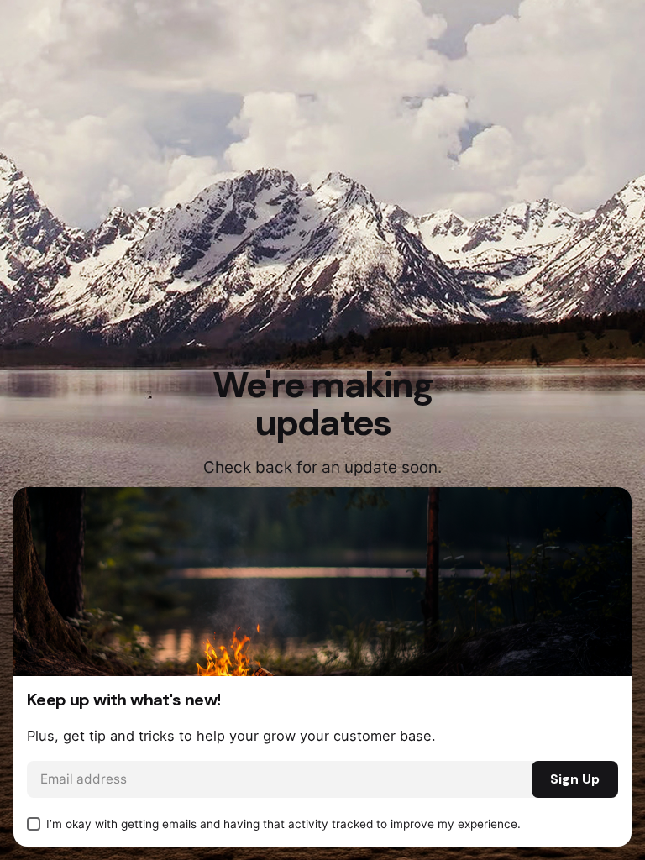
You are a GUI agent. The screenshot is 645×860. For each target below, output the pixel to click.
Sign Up (575, 779)
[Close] (601, 517)
